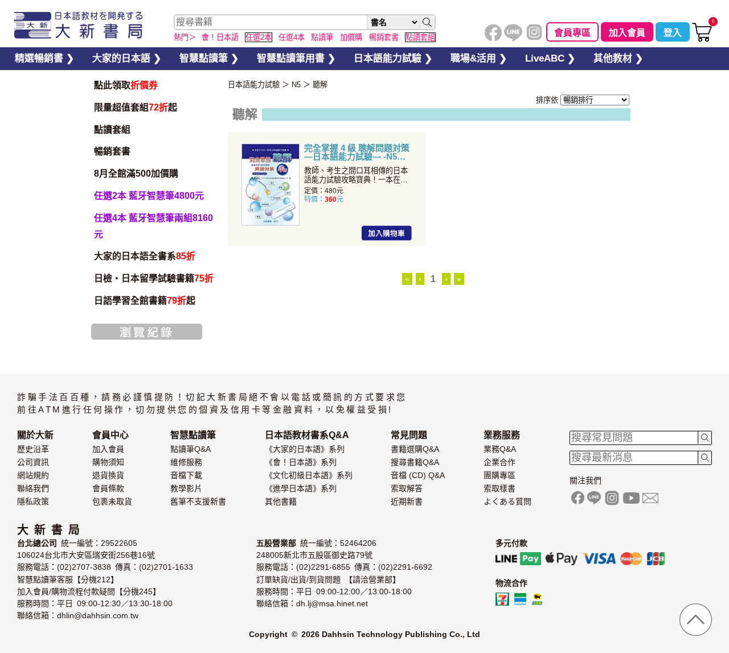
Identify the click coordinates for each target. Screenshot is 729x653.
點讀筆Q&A (190, 449)
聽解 (320, 84)
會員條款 (108, 488)
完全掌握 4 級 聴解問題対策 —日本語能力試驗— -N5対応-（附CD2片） (356, 152)
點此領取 (126, 85)
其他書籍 (281, 501)
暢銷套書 (112, 151)
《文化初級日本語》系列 (309, 475)
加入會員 (627, 33)
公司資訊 (33, 462)
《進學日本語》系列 (301, 488)
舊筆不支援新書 (198, 501)
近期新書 (407, 501)
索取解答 (407, 488)
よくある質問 (507, 501)
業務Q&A (500, 449)
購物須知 (108, 462)
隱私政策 (33, 501)
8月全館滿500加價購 (136, 173)
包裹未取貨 (112, 501)
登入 (673, 33)
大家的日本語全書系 (144, 256)
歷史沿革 (33, 449)
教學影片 (186, 488)
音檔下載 (186, 475)
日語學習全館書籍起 (144, 300)
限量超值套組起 (135, 107)
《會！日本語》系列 (301, 462)
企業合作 (499, 462)
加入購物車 (387, 233)
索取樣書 (499, 488)
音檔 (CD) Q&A (418, 475)
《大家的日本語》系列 (305, 449)
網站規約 (33, 475)
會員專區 (572, 33)
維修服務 (186, 462)
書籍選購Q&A (415, 449)
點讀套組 (112, 129)
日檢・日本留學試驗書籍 (154, 278)
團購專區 (499, 475)
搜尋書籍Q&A (415, 462)
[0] (702, 39)
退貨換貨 (108, 475)
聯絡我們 (33, 488)
